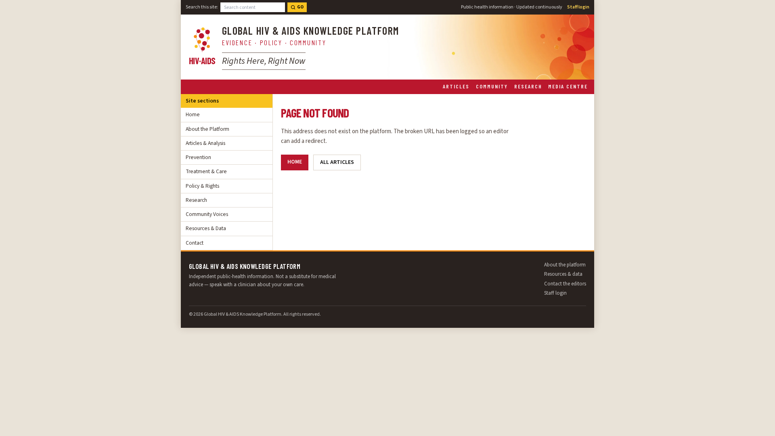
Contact (194, 243)
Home (193, 114)
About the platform (565, 264)
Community (492, 86)
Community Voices (207, 214)
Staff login (578, 7)
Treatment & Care (206, 171)
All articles (337, 162)
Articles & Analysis (205, 143)
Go (300, 7)
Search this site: (202, 7)
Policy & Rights (202, 186)
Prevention (198, 157)
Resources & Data (206, 228)
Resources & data (563, 274)
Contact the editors (565, 283)
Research (528, 86)
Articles (456, 86)
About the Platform (207, 129)
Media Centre (568, 86)
